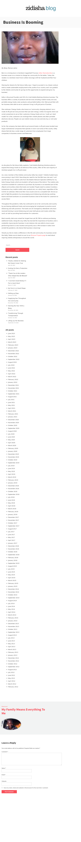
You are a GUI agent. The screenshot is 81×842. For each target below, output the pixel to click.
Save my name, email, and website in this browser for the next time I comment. (26, 788)
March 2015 (12, 580)
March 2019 (12, 477)
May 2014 (11, 609)
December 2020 (13, 420)
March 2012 (12, 684)
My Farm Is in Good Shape (17, 288)
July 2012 (11, 672)
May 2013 (11, 644)
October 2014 (12, 595)
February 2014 (13, 618)
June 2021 (11, 402)
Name (4, 768)
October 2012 (12, 664)
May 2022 (11, 371)
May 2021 (11, 405)
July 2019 (11, 466)
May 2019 (11, 471)
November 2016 (13, 549)
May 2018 (11, 503)
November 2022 (13, 353)
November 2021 (13, 388)
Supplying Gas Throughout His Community (17, 299)
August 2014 (12, 600)
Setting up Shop (13, 293)
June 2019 (11, 468)
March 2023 (12, 342)
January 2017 (12, 543)
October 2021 (12, 391)
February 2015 (13, 583)
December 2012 (13, 658)
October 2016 (12, 552)
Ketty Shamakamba (45, 73)
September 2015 (13, 563)
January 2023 (12, 348)
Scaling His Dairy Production (17, 268)
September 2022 (13, 359)
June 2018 (11, 500)
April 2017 (11, 540)
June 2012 (11, 675)
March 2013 (12, 649)
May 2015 (11, 575)
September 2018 (13, 494)
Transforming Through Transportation (15, 314)
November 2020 (13, 422)
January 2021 (12, 417)
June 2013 (11, 641)
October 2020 (12, 425)
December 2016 (13, 546)
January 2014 (12, 621)
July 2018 (11, 497)
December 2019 (13, 454)
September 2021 (13, 394)
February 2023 (13, 345)
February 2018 (13, 511)
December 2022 (13, 351)
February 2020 (13, 448)
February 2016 (13, 557)
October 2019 (12, 460)
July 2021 (11, 399)
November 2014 (13, 592)
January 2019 (12, 483)
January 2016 (12, 560)
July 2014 (11, 603)
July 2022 (11, 365)
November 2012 (13, 661)
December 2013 (13, 623)
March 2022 (12, 376)
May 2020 (11, 440)
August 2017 (12, 529)
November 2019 (13, 457)
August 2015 (12, 566)
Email (3, 774)
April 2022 (11, 374)
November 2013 (13, 626)
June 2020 (11, 437)
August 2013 (12, 635)
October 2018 (12, 491)
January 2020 (12, 451)
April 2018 (11, 506)
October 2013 (12, 629)
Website (4, 781)
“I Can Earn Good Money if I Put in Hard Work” (17, 282)
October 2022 (12, 356)
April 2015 (11, 578)
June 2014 (11, 606)
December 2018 (13, 486)
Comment (5, 751)
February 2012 (13, 687)
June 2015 (11, 572)
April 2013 (11, 646)
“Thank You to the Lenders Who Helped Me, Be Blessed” (17, 274)
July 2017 (11, 532)
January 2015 (12, 586)
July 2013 (11, 638)
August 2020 (12, 431)
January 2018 (12, 514)
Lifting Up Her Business (16, 321)
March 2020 (12, 445)
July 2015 (11, 569)
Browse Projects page (38, 235)
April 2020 (11, 443)
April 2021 (11, 408)
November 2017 (13, 520)
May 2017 (11, 537)
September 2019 (13, 463)
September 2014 (13, 598)
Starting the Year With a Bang (16, 307)
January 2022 (12, 382)
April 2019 (11, 474)
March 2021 (12, 411)
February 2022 (13, 379)
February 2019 (13, 480)
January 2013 (12, 655)
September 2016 (13, 555)
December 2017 (13, 517)
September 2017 (13, 526)
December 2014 (13, 589)
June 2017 (11, 534)
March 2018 (12, 509)
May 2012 (11, 678)
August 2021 (12, 397)
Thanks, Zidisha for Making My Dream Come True (17, 262)
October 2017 (12, 523)
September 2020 (13, 428)
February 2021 (13, 414)
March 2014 (12, 615)
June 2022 (11, 368)
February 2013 (13, 652)
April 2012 (11, 681)
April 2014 (11, 612)
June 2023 (11, 333)
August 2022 (12, 362)
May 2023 (11, 336)
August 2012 (12, 669)
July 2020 (11, 434)
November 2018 (13, 488)
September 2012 (13, 667)
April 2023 (11, 339)
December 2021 (13, 385)
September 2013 (13, 632)
